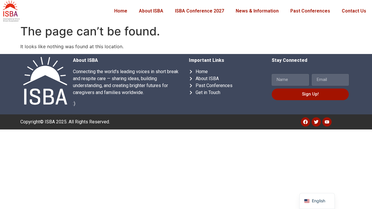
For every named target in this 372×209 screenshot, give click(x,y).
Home (120, 11)
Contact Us (354, 11)
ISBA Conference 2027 (199, 11)
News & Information (257, 11)
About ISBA (151, 11)
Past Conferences (310, 11)
